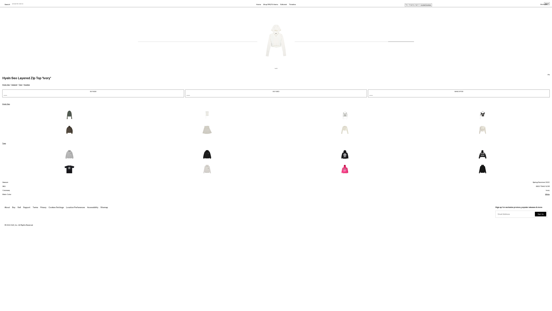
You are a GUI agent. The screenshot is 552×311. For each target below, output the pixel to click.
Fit (549, 75)
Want (547, 4)
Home (258, 4)
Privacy (43, 207)
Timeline (292, 4)
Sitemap (104, 207)
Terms (35, 207)
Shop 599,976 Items (270, 4)
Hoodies (27, 85)
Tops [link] (4, 143)
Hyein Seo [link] (6, 104)
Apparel (14, 85)
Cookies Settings (56, 207)
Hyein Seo (6, 85)
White (547, 194)
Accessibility (92, 207)
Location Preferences (75, 207)
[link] (69, 115)
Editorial (283, 4)
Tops (20, 85)
